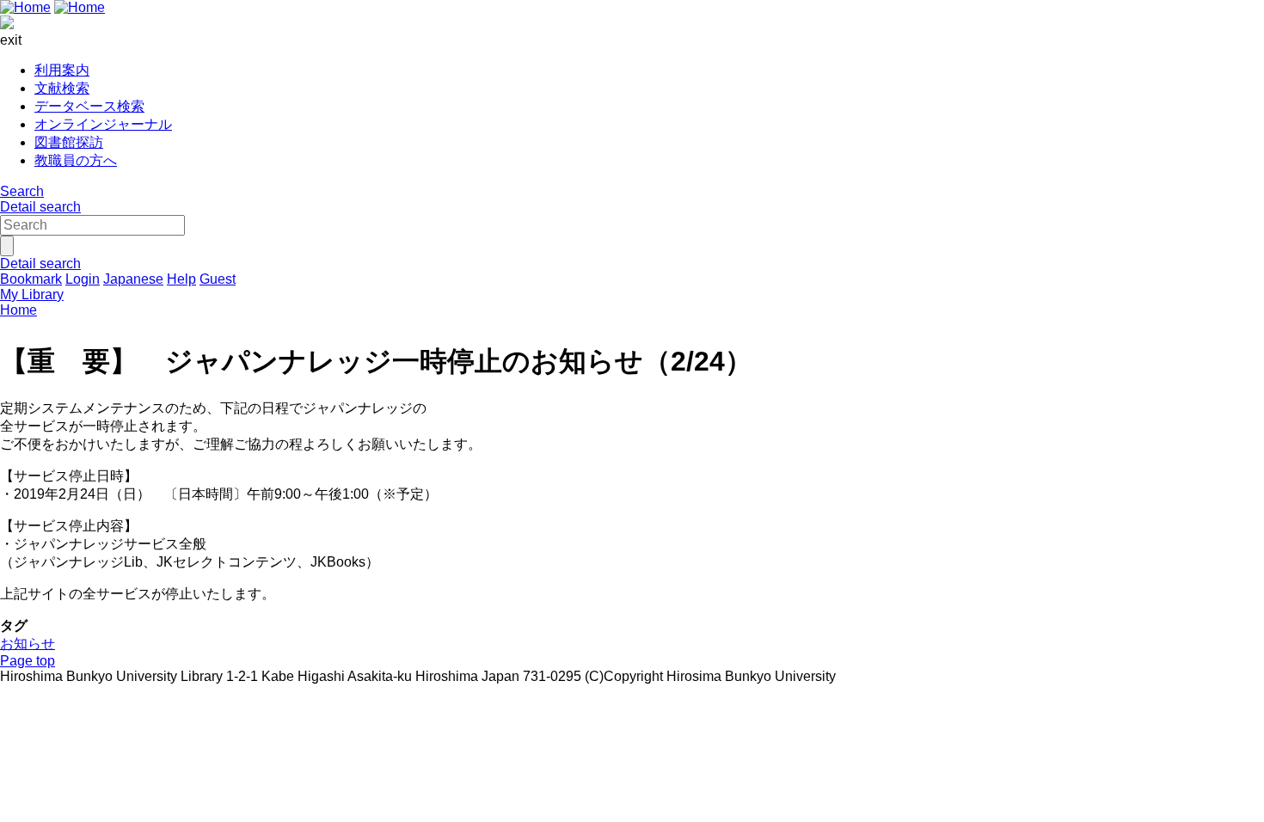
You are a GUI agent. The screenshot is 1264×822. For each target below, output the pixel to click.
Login (82, 279)
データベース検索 (89, 106)
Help (181, 279)
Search (22, 191)
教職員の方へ (75, 160)
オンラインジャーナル (103, 124)
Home (18, 310)
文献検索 (61, 88)
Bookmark (31, 279)
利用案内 (61, 70)
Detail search (40, 206)
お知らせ (27, 643)
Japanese (133, 279)
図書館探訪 (68, 142)
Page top (27, 660)
